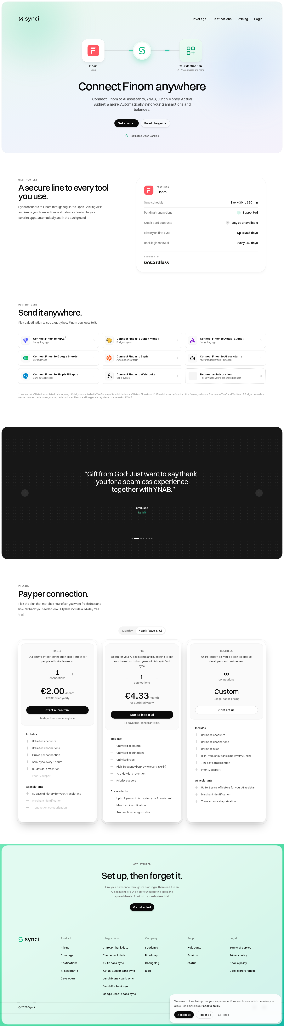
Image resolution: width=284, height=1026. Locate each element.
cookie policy (211, 1006)
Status (191, 963)
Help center (194, 947)
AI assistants (69, 971)
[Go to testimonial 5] (146, 538)
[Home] (29, 19)
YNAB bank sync (113, 963)
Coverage (198, 19)
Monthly (127, 630)
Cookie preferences (243, 971)
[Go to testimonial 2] (134, 538)
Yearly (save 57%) (150, 630)
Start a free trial (57, 710)
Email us (192, 955)
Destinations (222, 19)
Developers (68, 978)
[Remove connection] (42, 674)
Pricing (243, 19)
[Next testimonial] (259, 493)
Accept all (184, 1015)
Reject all (205, 1015)
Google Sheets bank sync (119, 994)
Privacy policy (238, 955)
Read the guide (155, 123)
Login (258, 19)
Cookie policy (238, 963)
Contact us (226, 710)
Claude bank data (114, 955)
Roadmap (151, 955)
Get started (126, 123)
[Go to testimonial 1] (132, 538)
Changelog (152, 963)
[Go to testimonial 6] (149, 538)
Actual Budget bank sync (119, 971)
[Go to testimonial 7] (151, 538)
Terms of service (240, 947)
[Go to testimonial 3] (139, 538)
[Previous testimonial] (24, 493)
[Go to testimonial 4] (143, 538)
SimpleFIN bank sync (116, 986)
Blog (148, 971)
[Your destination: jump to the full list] (190, 50)
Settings (223, 1015)
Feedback (151, 947)
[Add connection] (72, 674)
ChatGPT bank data (115, 947)
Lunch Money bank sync (118, 978)
